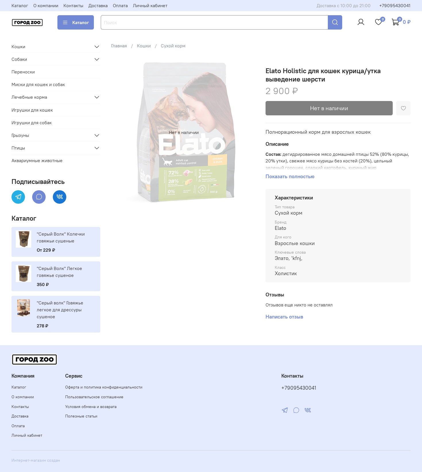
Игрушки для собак (31, 122)
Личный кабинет (150, 5)
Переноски (23, 72)
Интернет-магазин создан (35, 460)
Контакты (73, 5)
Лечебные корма (29, 97)
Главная (119, 45)
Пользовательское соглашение (94, 396)
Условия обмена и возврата (91, 406)
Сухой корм (173, 45)
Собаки (19, 59)
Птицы (18, 148)
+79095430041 (395, 5)
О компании (45, 5)
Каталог (19, 5)
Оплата (120, 5)
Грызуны (20, 135)
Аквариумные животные (37, 160)
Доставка (98, 5)
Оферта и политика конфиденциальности (103, 387)
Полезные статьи (81, 416)
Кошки (144, 45)
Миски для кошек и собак (38, 84)
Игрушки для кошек (32, 110)
